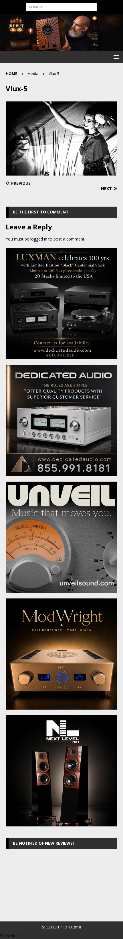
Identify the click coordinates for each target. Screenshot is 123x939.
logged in (38, 239)
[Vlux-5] (61, 172)
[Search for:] (61, 6)
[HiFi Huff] (61, 47)
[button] (115, 56)
